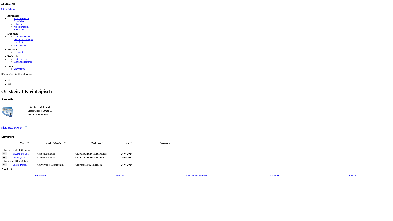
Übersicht (18, 42)
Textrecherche (20, 59)
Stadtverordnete (21, 18)
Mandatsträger (20, 69)
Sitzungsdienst (8, 9)
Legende (274, 175)
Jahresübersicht (21, 45)
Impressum (40, 175)
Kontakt (352, 175)
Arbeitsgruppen (21, 26)
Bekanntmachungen (23, 39)
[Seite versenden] (9, 80)
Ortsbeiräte (19, 24)
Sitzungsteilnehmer (23, 61)
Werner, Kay (19, 157)
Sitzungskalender (22, 36)
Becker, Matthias (21, 153)
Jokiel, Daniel (20, 164)
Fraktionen (19, 29)
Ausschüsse (19, 21)
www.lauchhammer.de (196, 175)
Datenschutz (119, 175)
